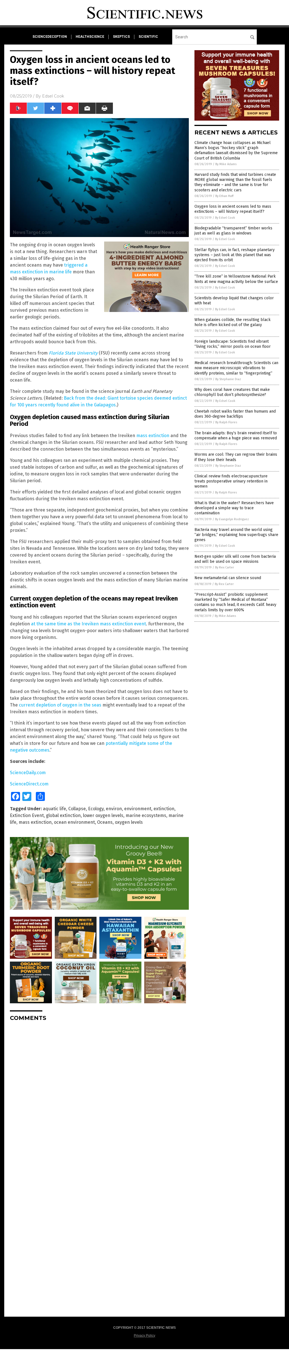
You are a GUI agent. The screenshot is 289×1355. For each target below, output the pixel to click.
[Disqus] (99, 1096)
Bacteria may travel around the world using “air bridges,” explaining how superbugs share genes (236, 534)
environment (137, 808)
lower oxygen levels (103, 815)
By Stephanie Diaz (228, 379)
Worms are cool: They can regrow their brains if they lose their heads (235, 457)
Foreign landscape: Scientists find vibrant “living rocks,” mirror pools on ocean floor (232, 344)
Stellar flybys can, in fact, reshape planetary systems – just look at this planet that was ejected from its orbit (234, 254)
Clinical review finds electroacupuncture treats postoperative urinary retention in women (231, 481)
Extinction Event (27, 815)
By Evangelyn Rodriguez (232, 519)
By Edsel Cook (225, 218)
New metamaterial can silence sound (227, 577)
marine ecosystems (146, 815)
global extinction (63, 815)
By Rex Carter (224, 567)
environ (114, 808)
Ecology (96, 808)
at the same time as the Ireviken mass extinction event (88, 623)
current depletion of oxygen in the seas (60, 705)
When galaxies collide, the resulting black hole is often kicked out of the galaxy (232, 322)
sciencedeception (49, 37)
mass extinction (152, 435)
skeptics (121, 37)
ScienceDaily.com (28, 772)
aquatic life (54, 808)
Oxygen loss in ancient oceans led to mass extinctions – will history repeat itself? (232, 209)
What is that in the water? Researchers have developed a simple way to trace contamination (234, 508)
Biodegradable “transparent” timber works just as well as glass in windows (233, 231)
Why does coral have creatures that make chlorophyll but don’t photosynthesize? (232, 392)
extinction (164, 808)
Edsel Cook (53, 96)
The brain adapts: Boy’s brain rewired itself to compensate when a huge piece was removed (235, 435)
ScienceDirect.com (29, 784)
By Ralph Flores (226, 422)
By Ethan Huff (224, 196)
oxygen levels (129, 822)
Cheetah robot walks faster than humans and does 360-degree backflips (235, 414)
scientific (148, 37)
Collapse (77, 808)
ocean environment (74, 822)
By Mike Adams (226, 164)
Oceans (105, 822)
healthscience (90, 37)
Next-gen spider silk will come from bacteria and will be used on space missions (235, 559)
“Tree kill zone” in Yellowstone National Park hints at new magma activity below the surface (236, 279)
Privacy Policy (144, 1336)
